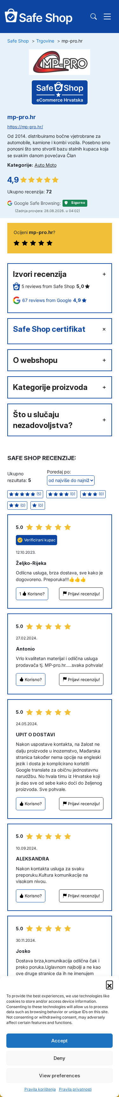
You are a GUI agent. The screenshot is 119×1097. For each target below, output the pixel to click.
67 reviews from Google (52, 300)
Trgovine (45, 40)
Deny (59, 1058)
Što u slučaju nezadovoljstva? (43, 420)
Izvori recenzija (40, 274)
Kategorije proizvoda (50, 387)
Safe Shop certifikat (49, 329)
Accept (59, 1041)
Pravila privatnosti (75, 1089)
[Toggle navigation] (107, 16)
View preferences (59, 1076)
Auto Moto (45, 165)
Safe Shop (18, 40)
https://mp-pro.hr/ (25, 126)
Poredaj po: (59, 471)
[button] (109, 984)
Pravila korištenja (40, 1089)
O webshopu (35, 360)
